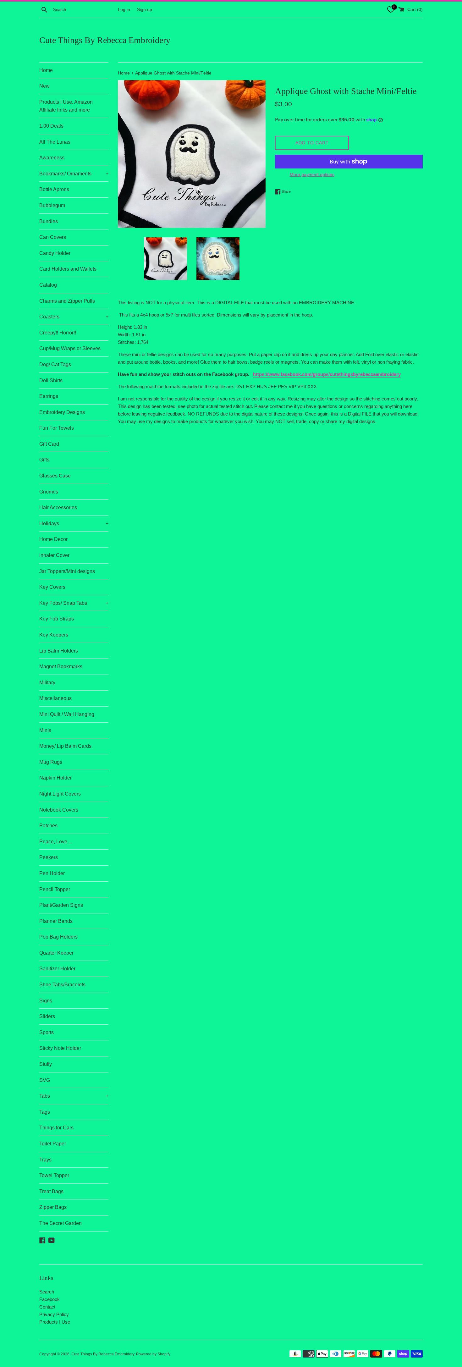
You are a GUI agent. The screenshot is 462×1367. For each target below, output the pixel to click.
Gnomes (48, 491)
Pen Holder (52, 873)
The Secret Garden (60, 1223)
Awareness (51, 157)
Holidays (73, 523)
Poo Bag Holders (58, 937)
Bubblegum (52, 205)
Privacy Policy (54, 1314)
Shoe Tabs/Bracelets (62, 984)
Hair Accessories (58, 507)
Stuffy (45, 1064)
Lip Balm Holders (58, 650)
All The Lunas (54, 142)
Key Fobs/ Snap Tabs (73, 603)
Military (47, 682)
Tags (44, 1112)
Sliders (47, 1016)
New (44, 86)
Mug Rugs (50, 762)
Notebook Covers (58, 810)
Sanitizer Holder (57, 968)
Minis (45, 730)
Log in (124, 9)
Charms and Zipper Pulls (67, 301)
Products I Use (54, 1322)
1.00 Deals (51, 126)
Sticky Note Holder (60, 1048)
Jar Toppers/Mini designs (67, 571)
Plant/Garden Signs (61, 905)
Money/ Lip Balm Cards (65, 746)
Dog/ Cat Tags (55, 364)
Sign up (144, 9)
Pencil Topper (54, 889)
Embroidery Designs (62, 412)
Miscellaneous (55, 698)
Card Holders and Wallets (67, 269)
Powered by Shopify (153, 1354)
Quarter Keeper (56, 953)
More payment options (312, 174)
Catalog (48, 285)
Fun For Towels (56, 428)
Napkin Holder (55, 777)
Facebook (49, 1299)
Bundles (48, 221)
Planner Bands (56, 921)
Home (46, 70)
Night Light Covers (60, 793)
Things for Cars (56, 1127)
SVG (44, 1080)
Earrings (48, 396)
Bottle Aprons (54, 189)
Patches (48, 825)
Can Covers (52, 237)
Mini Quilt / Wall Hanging (66, 714)
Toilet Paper (52, 1143)
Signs (45, 1000)
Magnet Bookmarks (60, 666)
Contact (47, 1306)
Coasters (73, 316)
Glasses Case (55, 475)
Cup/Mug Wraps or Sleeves (70, 348)
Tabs (73, 1096)
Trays (45, 1159)
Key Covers (52, 587)
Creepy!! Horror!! (57, 332)
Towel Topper (54, 1175)
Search (46, 1291)
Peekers (48, 857)
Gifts (44, 459)
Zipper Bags (53, 1207)
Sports (46, 1032)
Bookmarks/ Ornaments (73, 173)
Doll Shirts (51, 380)
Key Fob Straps (56, 618)
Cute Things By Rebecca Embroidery (104, 40)
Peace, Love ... (55, 841)
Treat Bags (51, 1191)
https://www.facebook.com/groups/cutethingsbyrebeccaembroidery (327, 374)
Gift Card (49, 444)
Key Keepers (53, 634)
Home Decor (53, 539)
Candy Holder (54, 253)
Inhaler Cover (54, 555)
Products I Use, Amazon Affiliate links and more (66, 106)
